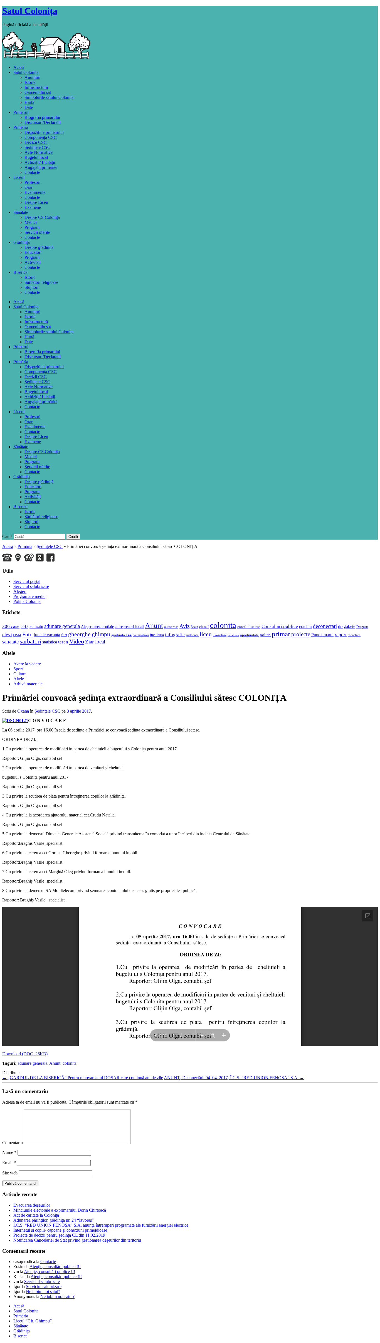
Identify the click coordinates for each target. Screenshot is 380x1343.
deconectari (325, 626)
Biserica (20, 272)
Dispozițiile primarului (44, 132)
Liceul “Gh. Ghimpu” (32, 1321)
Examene (32, 207)
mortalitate (219, 635)
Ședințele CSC (37, 147)
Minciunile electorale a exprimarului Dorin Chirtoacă (59, 1210)
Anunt (154, 626)
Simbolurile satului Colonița (48, 97)
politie (265, 635)
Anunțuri (32, 77)
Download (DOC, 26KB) (25, 1053)
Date (28, 107)
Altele (18, 678)
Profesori (32, 182)
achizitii (36, 626)
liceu (206, 634)
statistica (49, 642)
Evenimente (34, 192)
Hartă (29, 102)
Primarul (20, 112)
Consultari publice (279, 626)
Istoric (29, 277)
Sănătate (20, 212)
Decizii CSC (35, 142)
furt (64, 635)
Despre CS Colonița (42, 217)
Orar (28, 187)
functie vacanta (47, 634)
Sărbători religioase (41, 282)
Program (32, 227)
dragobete (346, 626)
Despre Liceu (36, 202)
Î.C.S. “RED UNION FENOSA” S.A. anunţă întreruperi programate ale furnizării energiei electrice (100, 1225)
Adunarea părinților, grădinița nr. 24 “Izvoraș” (53, 1220)
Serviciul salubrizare (31, 586)
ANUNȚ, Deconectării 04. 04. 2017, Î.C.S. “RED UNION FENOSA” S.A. (234, 1077)
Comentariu (12, 1142)
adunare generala (62, 626)
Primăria (20, 127)
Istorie (29, 82)
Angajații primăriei (40, 167)
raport (341, 634)
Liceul (18, 177)
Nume (9, 1152)
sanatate (10, 642)
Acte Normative (38, 152)
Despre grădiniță (38, 247)
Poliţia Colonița (27, 601)
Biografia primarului (42, 117)
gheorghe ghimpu (89, 634)
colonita (223, 625)
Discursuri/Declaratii (42, 122)
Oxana (23, 711)
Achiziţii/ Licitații (39, 162)
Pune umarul (322, 634)
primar (281, 634)
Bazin (194, 627)
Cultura (19, 674)
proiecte (300, 634)
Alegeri (19, 591)
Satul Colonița (29, 11)
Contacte (32, 172)
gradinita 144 (121, 635)
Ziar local (95, 642)
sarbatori (30, 641)
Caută (7, 536)
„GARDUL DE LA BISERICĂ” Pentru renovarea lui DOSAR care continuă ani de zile (82, 1077)
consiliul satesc (248, 627)
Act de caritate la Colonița (36, 1215)
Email (9, 1162)
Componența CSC (40, 137)
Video (76, 641)
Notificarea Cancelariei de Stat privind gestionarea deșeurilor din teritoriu (77, 1240)
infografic (175, 634)
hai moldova (141, 635)
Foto (27, 634)
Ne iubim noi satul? (43, 1291)
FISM (17, 635)
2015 (24, 626)
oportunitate (249, 635)
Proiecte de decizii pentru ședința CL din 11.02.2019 (59, 1235)
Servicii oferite (37, 232)
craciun (305, 626)
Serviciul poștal (26, 581)
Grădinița (21, 242)
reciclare (354, 635)
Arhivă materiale (28, 683)
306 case (10, 626)
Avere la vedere (27, 664)
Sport (18, 669)
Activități (32, 262)
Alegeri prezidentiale (97, 626)
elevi (7, 634)
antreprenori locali (129, 626)
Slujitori (31, 287)
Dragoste (362, 627)
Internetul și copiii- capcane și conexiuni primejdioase (60, 1230)
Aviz (184, 626)
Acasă (18, 67)
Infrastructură (36, 87)
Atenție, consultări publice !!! (55, 1266)
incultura (157, 635)
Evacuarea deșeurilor (31, 1205)
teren (63, 642)
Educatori (32, 252)
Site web (10, 1173)
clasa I (204, 627)
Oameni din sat (37, 92)
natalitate (233, 635)
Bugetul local (36, 157)
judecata (192, 635)
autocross (171, 627)
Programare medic (29, 596)
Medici (30, 222)
